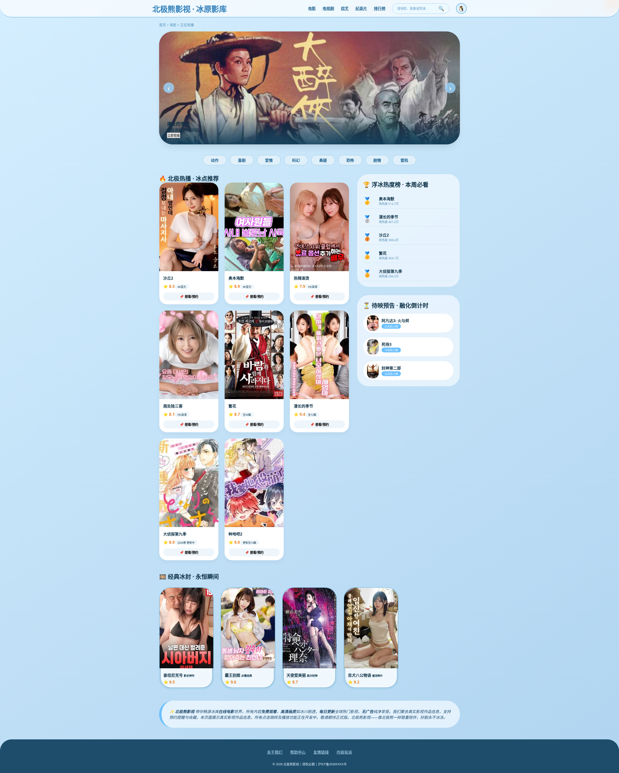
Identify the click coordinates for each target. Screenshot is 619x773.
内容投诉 (344, 752)
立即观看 (173, 135)
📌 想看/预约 (189, 296)
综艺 (345, 8)
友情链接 (321, 752)
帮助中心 (298, 752)
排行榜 (379, 8)
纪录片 (361, 8)
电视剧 (328, 8)
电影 (312, 8)
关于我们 (274, 752)
